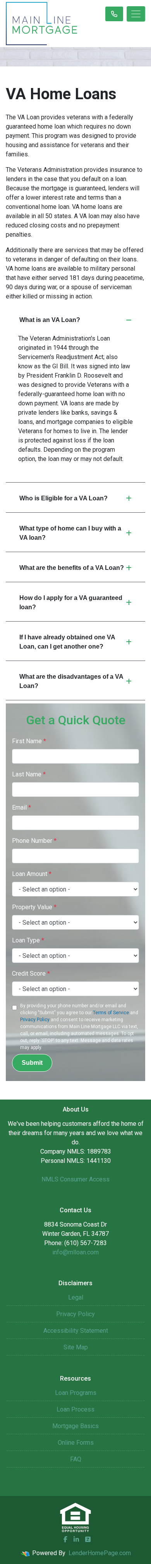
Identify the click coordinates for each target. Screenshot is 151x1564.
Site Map (75, 1347)
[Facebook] (65, 1539)
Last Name (29, 774)
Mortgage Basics (75, 1426)
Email (21, 807)
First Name (29, 741)
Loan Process (75, 1409)
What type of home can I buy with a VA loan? (70, 533)
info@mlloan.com (75, 1252)
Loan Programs (75, 1392)
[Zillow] (88, 1539)
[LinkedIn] (76, 1539)
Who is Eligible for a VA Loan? (63, 498)
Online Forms (76, 1442)
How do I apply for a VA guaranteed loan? (70, 602)
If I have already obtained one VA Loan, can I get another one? (67, 642)
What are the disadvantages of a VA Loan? (71, 681)
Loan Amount (31, 874)
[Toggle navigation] (136, 14)
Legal (75, 1297)
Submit (32, 1062)
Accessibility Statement (75, 1330)
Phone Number (34, 840)
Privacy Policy (35, 1019)
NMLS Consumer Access (75, 1179)
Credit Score (31, 973)
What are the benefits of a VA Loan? (71, 567)
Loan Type (28, 940)
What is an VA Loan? (49, 320)
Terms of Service (111, 1012)
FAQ (75, 1459)
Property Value (34, 907)
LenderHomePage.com (100, 1553)
